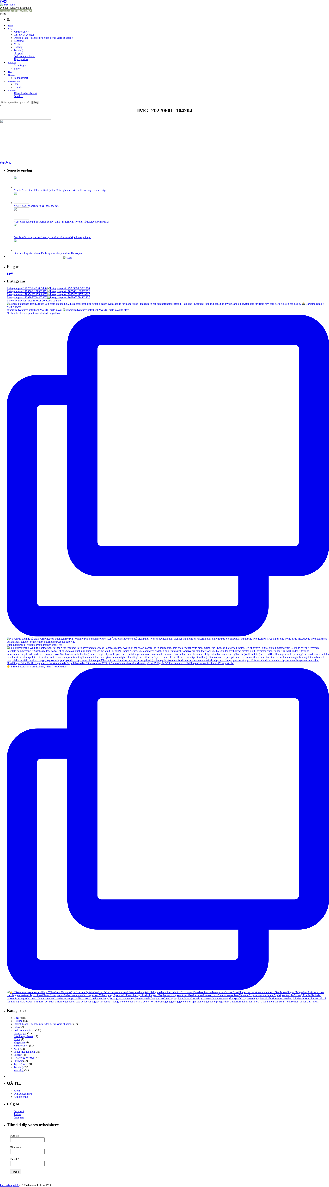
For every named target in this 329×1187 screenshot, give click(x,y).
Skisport (18, 53)
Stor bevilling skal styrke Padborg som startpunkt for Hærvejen (48, 253)
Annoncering (21, 1096)
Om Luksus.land (14, 81)
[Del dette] (1, 162)
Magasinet (11, 75)
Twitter (17, 1114)
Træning (18, 50)
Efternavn (15, 1147)
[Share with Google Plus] (6, 162)
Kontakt (18, 87)
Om (16, 84)
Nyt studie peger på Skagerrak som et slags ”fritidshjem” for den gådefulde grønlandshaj (61, 221)
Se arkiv (18, 96)
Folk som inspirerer (24, 56)
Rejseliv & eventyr (24, 34)
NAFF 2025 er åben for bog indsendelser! (36, 205)
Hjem (17, 1090)
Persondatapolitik (9, 1185)
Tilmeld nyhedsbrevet (25, 93)
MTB (17, 43)
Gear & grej (12, 63)
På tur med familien (24, 1051)
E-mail (15, 1159)
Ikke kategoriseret (23, 1036)
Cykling (18, 47)
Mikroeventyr (21, 31)
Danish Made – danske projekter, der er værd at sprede (43, 37)
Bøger (17, 68)
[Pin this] (10, 162)
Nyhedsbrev (12, 90)
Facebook (19, 1111)
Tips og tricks (21, 59)
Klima (17, 1039)
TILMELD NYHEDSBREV (16, 10)
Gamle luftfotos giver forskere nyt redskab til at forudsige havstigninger (52, 237)
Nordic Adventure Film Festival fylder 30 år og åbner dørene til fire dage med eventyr (60, 190)
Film (10, 72)
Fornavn (14, 1135)
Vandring (19, 40)
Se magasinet (21, 77)
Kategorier (11, 29)
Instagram (19, 1117)
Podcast (18, 1054)
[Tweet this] (3, 162)
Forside (10, 26)
